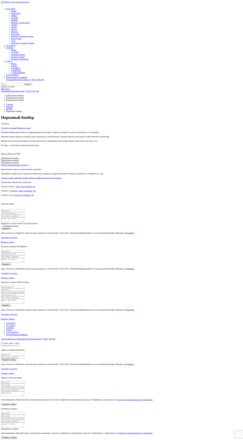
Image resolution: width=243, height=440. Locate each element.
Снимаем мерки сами (30, 178)
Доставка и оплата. (9, 237)
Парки (14, 27)
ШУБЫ (14, 20)
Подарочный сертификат (17, 77)
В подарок (15, 34)
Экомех (14, 25)
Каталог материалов (20, 59)
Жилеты (14, 32)
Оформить (6, 229)
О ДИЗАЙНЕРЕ (18, 73)
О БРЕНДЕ (16, 70)
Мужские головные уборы (22, 43)
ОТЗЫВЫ (15, 68)
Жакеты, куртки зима (20, 23)
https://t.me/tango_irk (27, 191)
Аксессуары (16, 39)
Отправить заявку (9, 360)
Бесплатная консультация (50, 178)
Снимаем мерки (18, 55)
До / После (10, 45)
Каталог (9, 107)
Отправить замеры (9, 438)
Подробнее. (130, 233)
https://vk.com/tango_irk (24, 195)
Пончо (14, 29)
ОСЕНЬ (14, 18)
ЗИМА (14, 16)
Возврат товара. (8, 242)
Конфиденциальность (10, 346)
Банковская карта (11, 226)
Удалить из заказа (8, 128)
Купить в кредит (21, 165)
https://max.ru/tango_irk (25, 187)
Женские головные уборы (22, 36)
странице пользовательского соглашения (134, 400)
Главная (9, 104)
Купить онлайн (7, 165)
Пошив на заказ (18, 57)
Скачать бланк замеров (11, 178)
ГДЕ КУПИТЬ (12, 75)
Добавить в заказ (23, 128)
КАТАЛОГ (11, 9)
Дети (13, 41)
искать (28, 84)
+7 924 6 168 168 (36, 80)
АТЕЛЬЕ (10, 48)
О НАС (9, 61)
